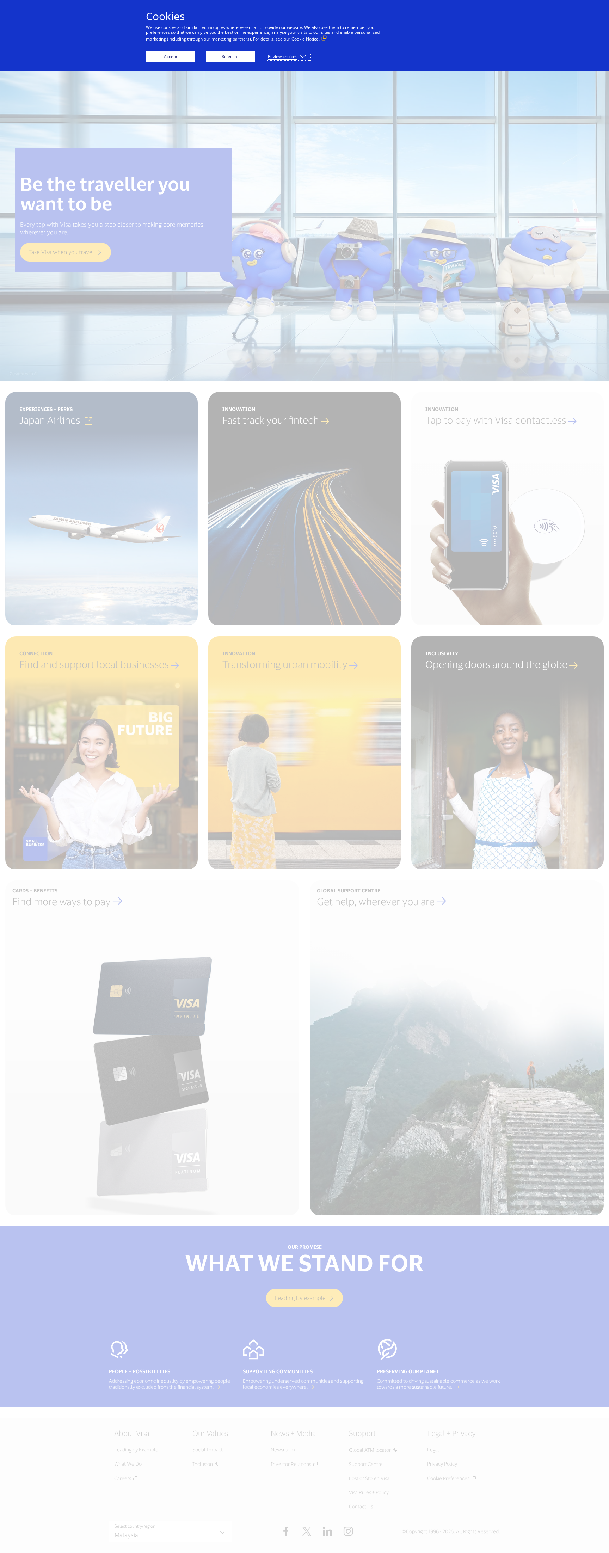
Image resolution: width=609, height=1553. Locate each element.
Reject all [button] (230, 57)
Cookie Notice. (305, 39)
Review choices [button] (282, 57)
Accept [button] (170, 57)
